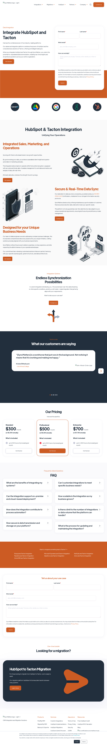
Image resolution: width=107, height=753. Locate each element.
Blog (79, 727)
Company (83, 4)
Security (70, 727)
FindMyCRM (41, 721)
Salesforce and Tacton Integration (54, 556)
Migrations (50, 4)
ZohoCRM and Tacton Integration (24, 558)
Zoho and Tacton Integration (82, 556)
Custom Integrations (57, 721)
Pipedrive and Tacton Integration (24, 556)
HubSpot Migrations (57, 727)
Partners (71, 4)
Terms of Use (72, 721)
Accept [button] (76, 741)
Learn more (15, 688)
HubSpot (61, 4)
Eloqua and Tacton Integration (23, 553)
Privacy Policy (76, 735)
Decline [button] (84, 741)
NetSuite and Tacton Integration (83, 553)
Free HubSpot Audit (84, 721)
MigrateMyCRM (42, 724)
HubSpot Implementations (58, 724)
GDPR (70, 731)
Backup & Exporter (43, 727)
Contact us (99, 4)
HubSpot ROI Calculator (85, 724)
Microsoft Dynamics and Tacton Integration (57, 553)
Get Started (8, 61)
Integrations (37, 4)
